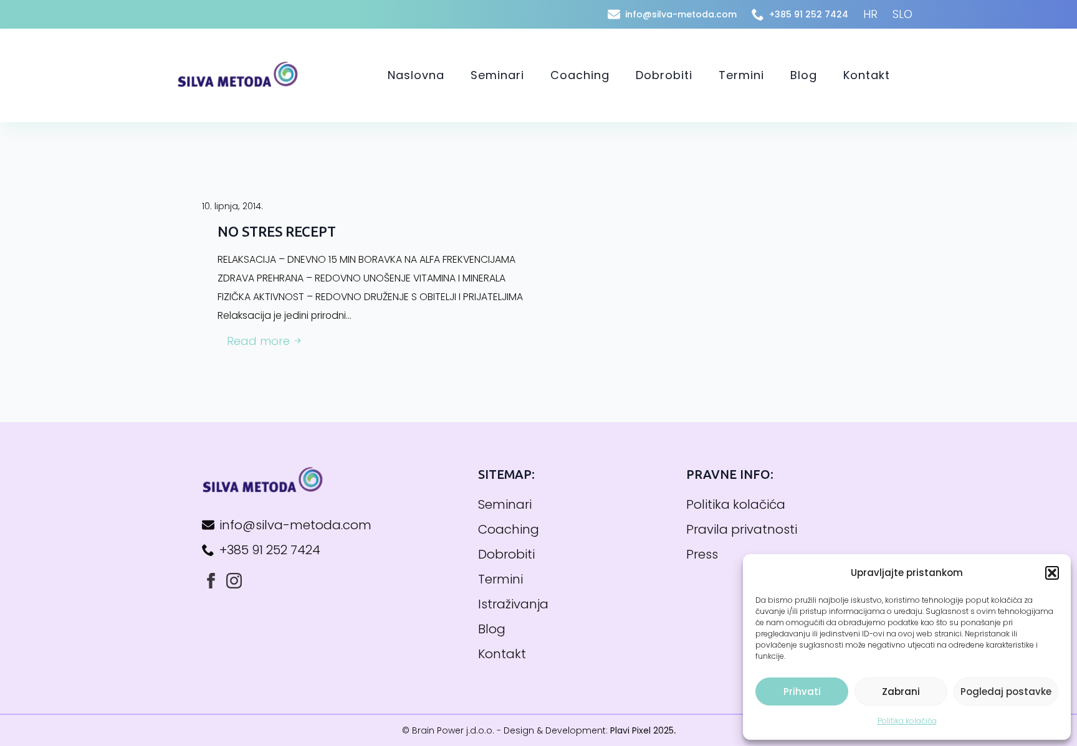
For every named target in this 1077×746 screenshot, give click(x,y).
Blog (803, 75)
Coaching (580, 75)
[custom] (211, 581)
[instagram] (234, 581)
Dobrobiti (664, 75)
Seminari (497, 75)
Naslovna (416, 75)
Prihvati (802, 691)
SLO (902, 14)
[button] (1052, 573)
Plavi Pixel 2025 (642, 730)
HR (870, 14)
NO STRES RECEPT (277, 231)
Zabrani (901, 691)
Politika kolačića (907, 720)
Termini (741, 75)
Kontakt (866, 75)
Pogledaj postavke (1005, 691)
